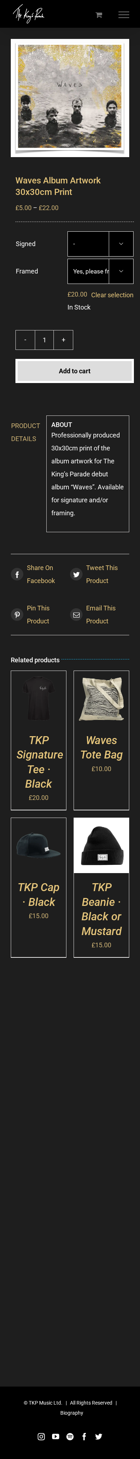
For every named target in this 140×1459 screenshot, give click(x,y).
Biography (71, 1413)
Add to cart (74, 371)
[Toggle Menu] (124, 15)
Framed (27, 271)
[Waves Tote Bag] (101, 677)
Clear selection (112, 295)
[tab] (26, 432)
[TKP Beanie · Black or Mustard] (101, 824)
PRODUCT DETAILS (25, 432)
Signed (26, 244)
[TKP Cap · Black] (38, 824)
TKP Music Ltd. (45, 1403)
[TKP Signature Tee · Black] (38, 677)
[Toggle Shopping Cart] (98, 14)
